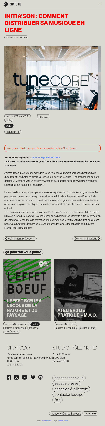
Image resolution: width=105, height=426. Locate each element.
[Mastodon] (40, 377)
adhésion (11, 131)
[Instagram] (16, 377)
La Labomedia (46, 421)
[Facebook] (9, 377)
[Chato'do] (12, 4)
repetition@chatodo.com (45, 157)
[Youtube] (24, 377)
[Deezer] (33, 377)
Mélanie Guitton (63, 421)
